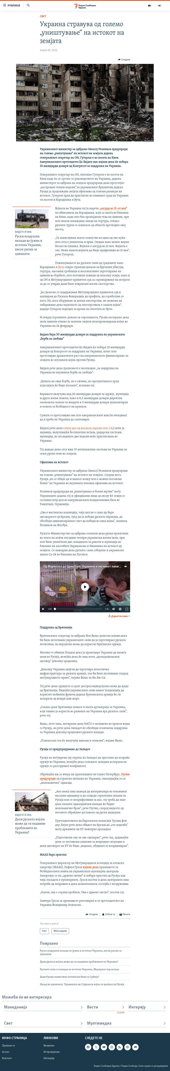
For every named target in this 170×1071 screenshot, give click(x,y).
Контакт (7, 1058)
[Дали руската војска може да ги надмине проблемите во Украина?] (31, 801)
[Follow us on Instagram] (112, 1047)
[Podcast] (127, 1047)
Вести (92, 1007)
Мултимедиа (99, 1023)
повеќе (121, 1012)
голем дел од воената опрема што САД (89, 428)
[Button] (124, 60)
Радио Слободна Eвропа (61, 571)
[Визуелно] (150, 5)
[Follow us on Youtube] (104, 1047)
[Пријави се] (135, 1047)
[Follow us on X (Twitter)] (96, 1047)
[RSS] (120, 1047)
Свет (43, 16)
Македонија (15, 1007)
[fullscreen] (127, 609)
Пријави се (8, 1045)
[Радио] (160, 5)
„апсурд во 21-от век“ (113, 208)
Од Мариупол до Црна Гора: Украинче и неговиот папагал (82, 566)
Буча (61, 267)
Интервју (137, 1007)
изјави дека (91, 867)
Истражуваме (51, 1052)
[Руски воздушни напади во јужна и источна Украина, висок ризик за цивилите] (31, 218)
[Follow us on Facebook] (88, 1047)
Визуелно (48, 1045)
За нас (5, 1052)
